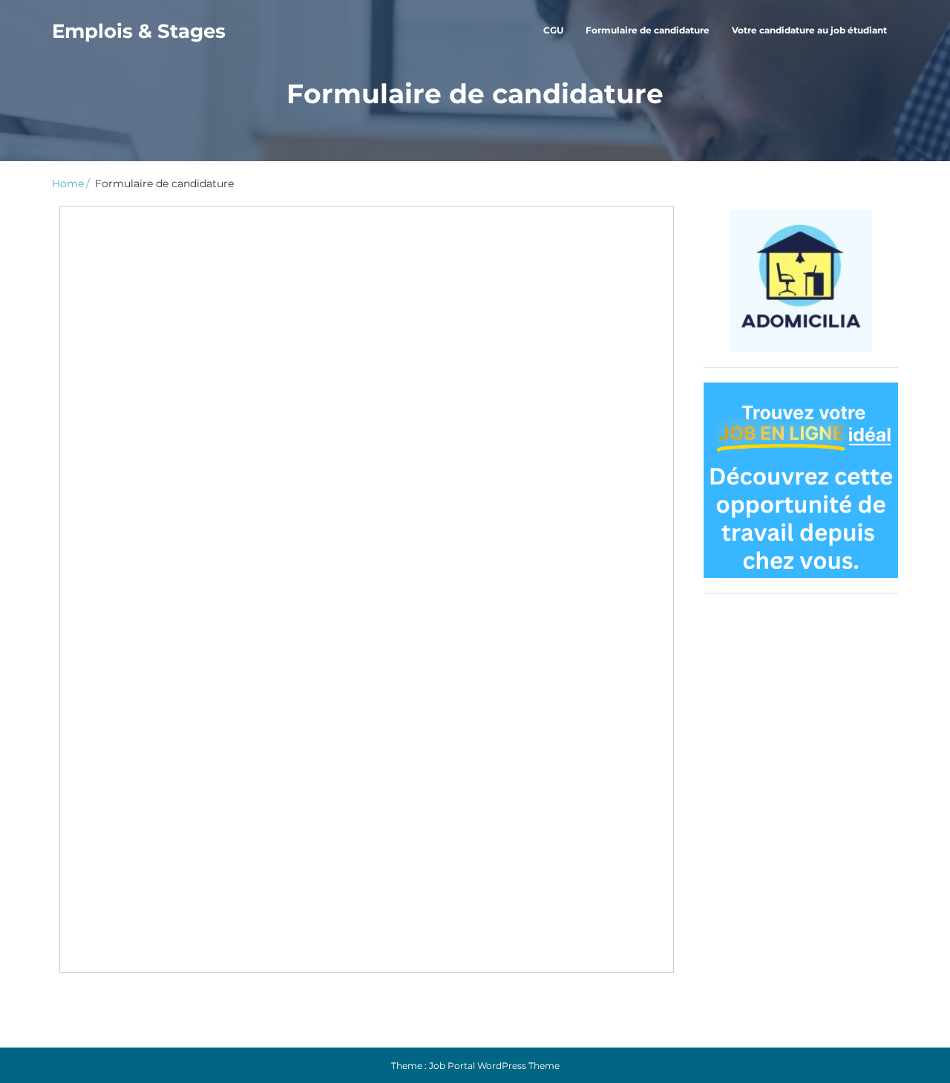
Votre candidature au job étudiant (809, 30)
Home (68, 183)
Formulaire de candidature (648, 30)
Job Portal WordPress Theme (494, 1065)
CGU (553, 30)
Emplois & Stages (139, 31)
